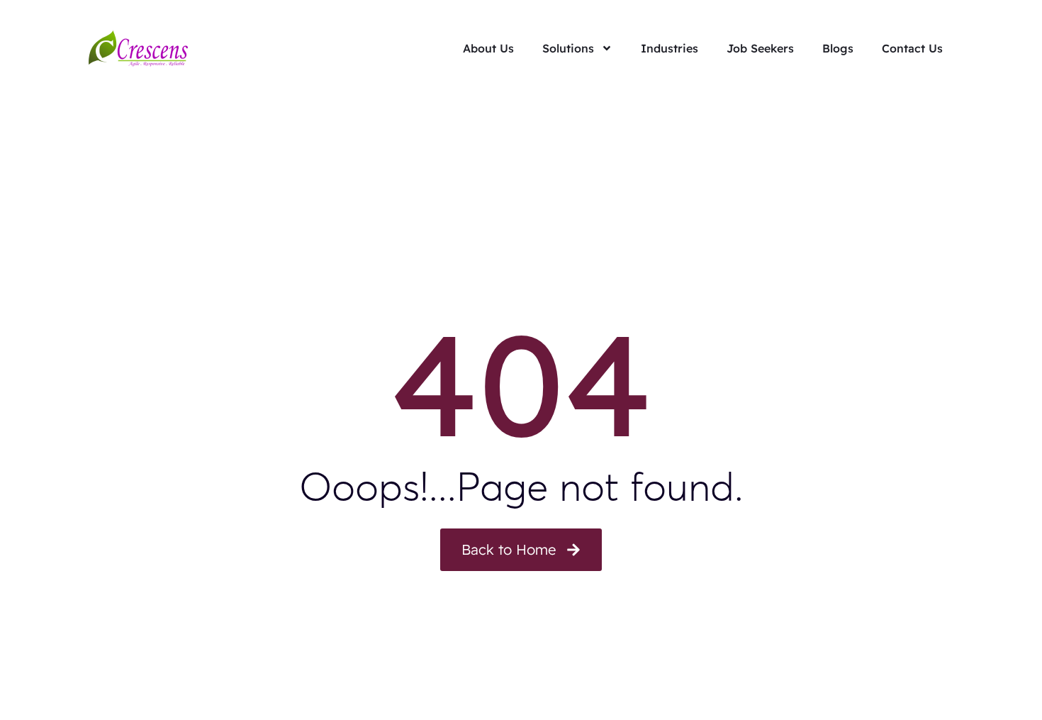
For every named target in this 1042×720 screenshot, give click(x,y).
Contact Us (912, 48)
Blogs (837, 48)
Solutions (568, 48)
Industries (669, 48)
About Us (488, 48)
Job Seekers (760, 48)
